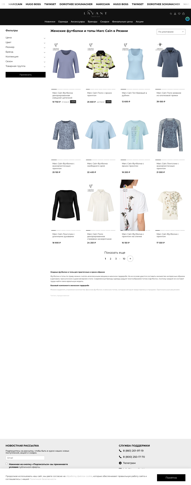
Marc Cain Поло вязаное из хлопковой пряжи (169, 94)
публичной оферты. (29, 467)
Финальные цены (122, 21)
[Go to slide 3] (66, 88)
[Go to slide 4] (72, 88)
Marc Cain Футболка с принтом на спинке (133, 235)
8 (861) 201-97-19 (133, 450)
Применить (26, 74)
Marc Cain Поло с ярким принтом (99, 94)
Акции (139, 21)
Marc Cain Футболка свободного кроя (97, 164)
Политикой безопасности (43, 479)
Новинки (50, 21)
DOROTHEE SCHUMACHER (68, 4)
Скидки (104, 21)
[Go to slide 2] (60, 88)
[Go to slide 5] (78, 88)
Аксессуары (78, 21)
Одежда (63, 21)
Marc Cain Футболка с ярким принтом (133, 164)
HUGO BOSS (25, 4)
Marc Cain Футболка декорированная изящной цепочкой (62, 95)
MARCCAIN (7, 4)
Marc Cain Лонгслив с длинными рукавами (63, 235)
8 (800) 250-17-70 (134, 456)
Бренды (92, 21)
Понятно (171, 477)
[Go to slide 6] (109, 88)
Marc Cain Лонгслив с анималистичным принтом (168, 166)
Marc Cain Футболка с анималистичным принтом (63, 166)
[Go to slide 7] (113, 88)
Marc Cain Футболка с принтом (168, 235)
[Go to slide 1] (54, 88)
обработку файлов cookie (79, 476)
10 (124, 258)
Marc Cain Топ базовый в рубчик (134, 94)
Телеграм (129, 463)
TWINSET (42, 4)
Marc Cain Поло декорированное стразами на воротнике (99, 236)
